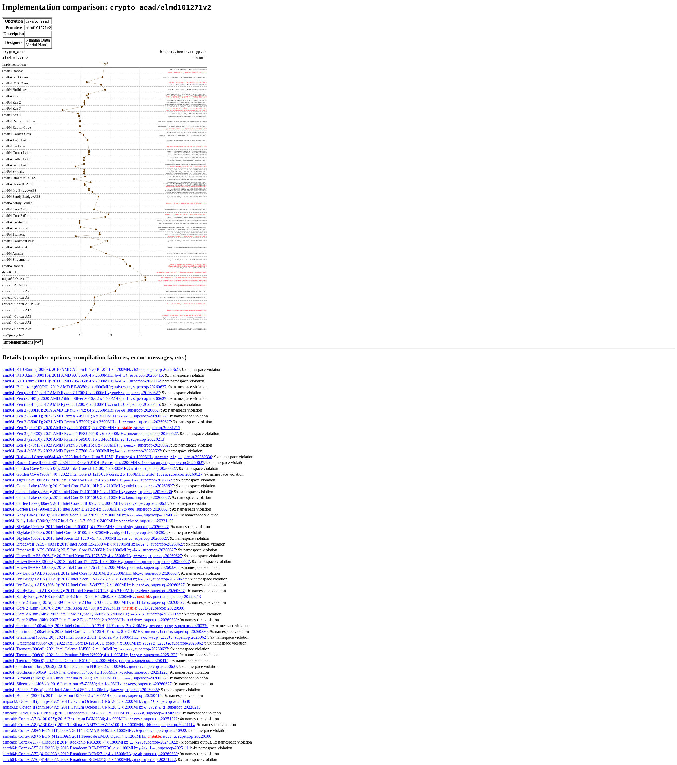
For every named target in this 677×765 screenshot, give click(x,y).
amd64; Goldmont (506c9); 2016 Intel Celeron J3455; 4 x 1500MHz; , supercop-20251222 (85, 672)
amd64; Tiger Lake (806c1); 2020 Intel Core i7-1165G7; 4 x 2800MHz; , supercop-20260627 (88, 480)
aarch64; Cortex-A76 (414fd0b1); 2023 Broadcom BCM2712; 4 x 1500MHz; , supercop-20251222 (89, 759)
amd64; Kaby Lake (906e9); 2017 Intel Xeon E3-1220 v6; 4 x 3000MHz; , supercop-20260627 (90, 515)
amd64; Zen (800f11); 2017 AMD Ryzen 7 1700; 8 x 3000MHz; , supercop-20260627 (81, 392)
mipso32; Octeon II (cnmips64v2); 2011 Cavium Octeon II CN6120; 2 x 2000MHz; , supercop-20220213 (102, 707)
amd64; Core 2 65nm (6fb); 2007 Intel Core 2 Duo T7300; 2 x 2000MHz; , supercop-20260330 (90, 620)
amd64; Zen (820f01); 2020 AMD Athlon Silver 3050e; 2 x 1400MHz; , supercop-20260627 (84, 398)
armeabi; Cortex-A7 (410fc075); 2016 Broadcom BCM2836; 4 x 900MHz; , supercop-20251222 (90, 719)
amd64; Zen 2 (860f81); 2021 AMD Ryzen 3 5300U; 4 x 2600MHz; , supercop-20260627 (87, 422)
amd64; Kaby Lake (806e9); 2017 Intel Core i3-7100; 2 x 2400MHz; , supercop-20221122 (88, 521)
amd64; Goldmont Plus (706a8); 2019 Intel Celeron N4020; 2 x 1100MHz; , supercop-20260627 (90, 666)
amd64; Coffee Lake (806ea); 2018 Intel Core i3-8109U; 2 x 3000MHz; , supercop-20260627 (85, 503)
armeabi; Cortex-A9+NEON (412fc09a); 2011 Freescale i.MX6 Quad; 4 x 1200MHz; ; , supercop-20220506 (107, 736)
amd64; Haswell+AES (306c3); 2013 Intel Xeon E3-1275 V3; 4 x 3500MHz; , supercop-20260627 (92, 556)
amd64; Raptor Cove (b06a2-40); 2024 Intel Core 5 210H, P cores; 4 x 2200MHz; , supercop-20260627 (103, 462)
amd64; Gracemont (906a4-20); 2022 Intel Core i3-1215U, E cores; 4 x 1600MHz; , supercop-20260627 (104, 643)
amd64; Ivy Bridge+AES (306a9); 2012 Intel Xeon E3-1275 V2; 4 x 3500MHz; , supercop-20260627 (94, 579)
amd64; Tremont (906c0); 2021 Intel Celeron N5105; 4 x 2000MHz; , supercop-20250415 (85, 660)
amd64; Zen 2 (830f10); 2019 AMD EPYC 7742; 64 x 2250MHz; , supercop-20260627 (82, 410)
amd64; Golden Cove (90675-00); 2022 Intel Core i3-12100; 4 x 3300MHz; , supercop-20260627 (90, 468)
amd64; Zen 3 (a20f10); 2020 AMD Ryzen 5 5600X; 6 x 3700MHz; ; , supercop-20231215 (91, 427)
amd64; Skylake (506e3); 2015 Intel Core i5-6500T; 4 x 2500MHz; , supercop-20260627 (86, 526)
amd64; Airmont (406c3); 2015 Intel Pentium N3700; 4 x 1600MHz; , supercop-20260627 (85, 678)
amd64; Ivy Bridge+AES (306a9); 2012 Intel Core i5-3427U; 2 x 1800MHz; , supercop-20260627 (94, 585)
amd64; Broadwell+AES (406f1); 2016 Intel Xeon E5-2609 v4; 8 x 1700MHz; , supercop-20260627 (93, 544)
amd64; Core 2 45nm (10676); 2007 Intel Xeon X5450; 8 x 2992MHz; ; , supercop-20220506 (93, 608)
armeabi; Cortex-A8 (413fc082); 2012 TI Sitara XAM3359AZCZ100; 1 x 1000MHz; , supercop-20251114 (99, 724)
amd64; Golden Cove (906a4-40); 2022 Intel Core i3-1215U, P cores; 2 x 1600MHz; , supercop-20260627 (102, 474)
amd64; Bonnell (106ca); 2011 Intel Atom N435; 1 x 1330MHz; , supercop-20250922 (81, 689)
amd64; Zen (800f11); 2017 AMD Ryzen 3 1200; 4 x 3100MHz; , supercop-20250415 (81, 404)
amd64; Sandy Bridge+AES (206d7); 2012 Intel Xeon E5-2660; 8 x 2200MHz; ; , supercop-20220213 (102, 596)
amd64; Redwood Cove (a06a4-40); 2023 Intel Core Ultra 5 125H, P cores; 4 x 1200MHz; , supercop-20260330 (107, 456)
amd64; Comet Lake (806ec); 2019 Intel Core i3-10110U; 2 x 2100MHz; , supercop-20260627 (88, 486)
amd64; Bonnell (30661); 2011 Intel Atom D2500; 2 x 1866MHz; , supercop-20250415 (82, 695)
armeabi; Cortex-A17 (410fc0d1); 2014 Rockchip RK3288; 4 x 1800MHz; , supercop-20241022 (90, 742)
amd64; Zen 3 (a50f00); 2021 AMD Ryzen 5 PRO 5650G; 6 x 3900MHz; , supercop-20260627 (90, 433)
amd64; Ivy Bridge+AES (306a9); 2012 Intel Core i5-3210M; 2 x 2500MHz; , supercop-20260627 (91, 573)
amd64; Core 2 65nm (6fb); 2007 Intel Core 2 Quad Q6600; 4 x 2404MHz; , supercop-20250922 (91, 614)
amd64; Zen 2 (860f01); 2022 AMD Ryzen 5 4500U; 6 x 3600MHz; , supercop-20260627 (85, 416)
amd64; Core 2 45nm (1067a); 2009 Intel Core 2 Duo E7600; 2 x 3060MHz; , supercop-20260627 (94, 602)
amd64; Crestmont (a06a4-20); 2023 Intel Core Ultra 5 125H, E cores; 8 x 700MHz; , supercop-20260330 (105, 631)
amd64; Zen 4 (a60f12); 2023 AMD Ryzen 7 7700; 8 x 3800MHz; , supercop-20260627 (82, 451)
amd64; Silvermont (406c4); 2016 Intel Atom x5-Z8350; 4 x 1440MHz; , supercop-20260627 (87, 684)
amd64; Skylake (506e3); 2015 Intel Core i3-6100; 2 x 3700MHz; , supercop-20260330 (83, 532)
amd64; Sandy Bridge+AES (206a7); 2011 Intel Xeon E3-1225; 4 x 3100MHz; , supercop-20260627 (94, 590)
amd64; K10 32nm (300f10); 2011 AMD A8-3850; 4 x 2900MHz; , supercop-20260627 (83, 381)
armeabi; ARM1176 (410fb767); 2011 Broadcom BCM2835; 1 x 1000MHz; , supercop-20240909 (91, 713)
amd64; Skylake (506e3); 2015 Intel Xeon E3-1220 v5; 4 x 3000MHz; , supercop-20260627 (85, 538)
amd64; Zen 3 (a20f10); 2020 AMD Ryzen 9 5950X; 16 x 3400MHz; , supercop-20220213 (83, 439)
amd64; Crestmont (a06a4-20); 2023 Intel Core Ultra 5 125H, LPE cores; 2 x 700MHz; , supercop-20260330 (105, 625)
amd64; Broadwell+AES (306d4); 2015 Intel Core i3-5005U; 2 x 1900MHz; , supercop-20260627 (89, 550)
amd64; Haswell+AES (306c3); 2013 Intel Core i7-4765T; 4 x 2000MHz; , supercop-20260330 (90, 567)
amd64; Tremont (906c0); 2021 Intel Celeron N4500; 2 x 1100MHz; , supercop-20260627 (85, 649)
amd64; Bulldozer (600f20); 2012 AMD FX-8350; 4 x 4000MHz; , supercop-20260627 (84, 387)
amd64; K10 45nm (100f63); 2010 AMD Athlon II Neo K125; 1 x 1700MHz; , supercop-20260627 (91, 369)
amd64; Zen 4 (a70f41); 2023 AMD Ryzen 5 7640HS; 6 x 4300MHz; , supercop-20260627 (87, 445)
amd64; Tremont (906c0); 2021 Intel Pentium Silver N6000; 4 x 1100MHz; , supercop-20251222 (90, 654)
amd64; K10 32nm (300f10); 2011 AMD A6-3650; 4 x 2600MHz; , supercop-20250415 (83, 375)
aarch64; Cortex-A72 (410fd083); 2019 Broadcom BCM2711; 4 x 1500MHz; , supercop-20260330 (90, 754)
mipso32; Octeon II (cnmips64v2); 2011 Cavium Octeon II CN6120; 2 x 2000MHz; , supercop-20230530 (96, 701)
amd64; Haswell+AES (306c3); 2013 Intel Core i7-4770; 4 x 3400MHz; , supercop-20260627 (96, 561)
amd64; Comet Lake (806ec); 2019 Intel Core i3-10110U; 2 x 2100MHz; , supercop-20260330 (87, 491)
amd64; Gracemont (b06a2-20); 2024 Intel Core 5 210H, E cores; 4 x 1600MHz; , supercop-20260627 (105, 637)
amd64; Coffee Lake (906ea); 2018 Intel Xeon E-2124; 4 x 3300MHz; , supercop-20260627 (86, 509)
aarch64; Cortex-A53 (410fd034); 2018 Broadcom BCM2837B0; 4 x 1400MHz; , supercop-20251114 (97, 748)
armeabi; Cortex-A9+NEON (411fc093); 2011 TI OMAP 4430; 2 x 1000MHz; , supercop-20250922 (94, 730)
